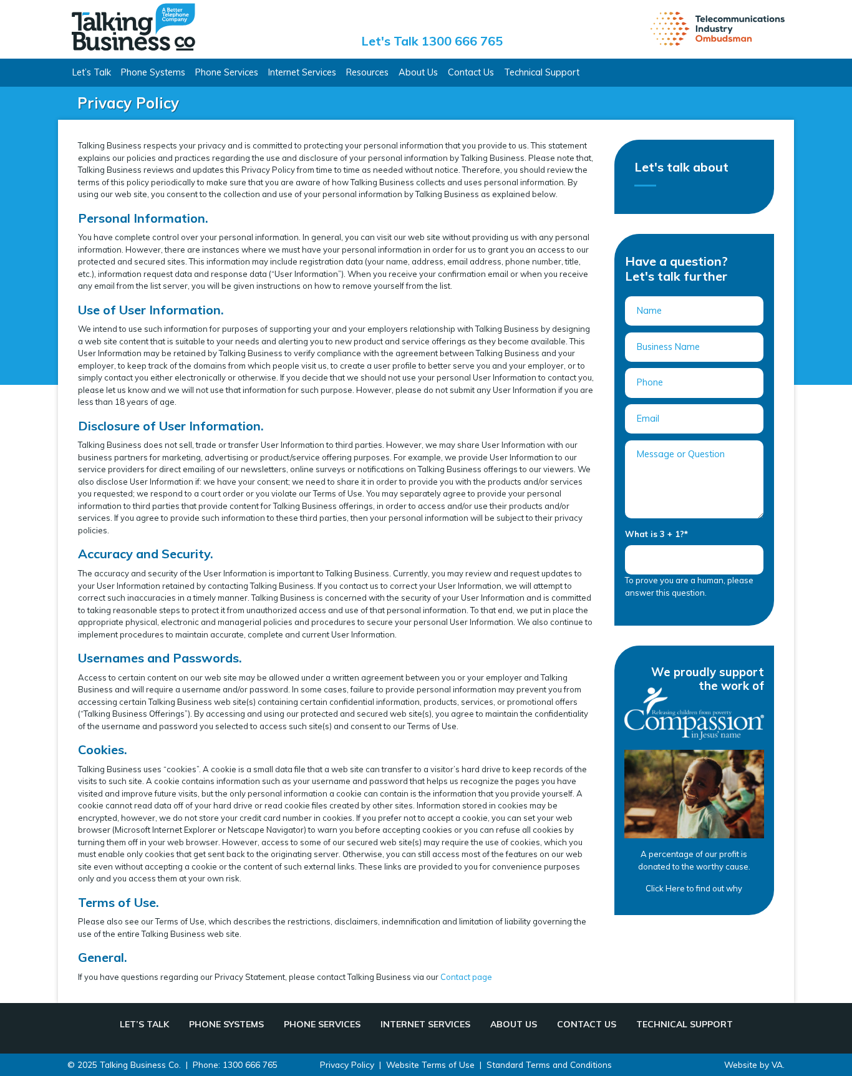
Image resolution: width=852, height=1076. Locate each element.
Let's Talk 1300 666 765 (432, 41)
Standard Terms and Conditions (549, 1064)
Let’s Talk (91, 72)
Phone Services (226, 72)
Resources (367, 72)
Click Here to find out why (694, 888)
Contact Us (471, 72)
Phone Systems (153, 72)
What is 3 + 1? (656, 534)
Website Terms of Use (430, 1064)
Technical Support (541, 72)
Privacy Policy (347, 1064)
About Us (418, 72)
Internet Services (302, 72)
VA (777, 1064)
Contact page (466, 977)
